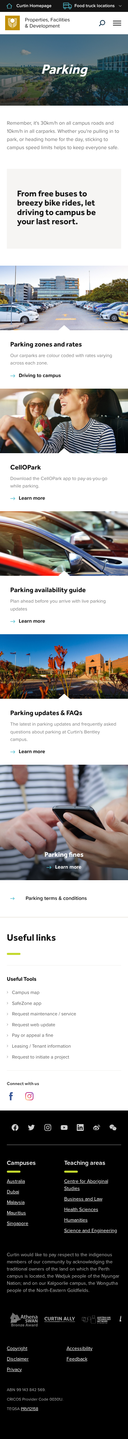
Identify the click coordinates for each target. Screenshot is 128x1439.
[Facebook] (15, 1127)
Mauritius (16, 1213)
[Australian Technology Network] (97, 1319)
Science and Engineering (90, 1230)
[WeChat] (113, 1127)
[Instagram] (47, 1127)
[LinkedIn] (80, 1127)
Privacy (14, 1369)
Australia (16, 1181)
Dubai (13, 1192)
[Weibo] (96, 1127)
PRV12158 (29, 1408)
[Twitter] (31, 1127)
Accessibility (80, 1348)
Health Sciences (81, 1209)
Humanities (76, 1220)
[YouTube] (64, 1127)
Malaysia (16, 1202)
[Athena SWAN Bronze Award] (24, 1319)
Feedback (77, 1359)
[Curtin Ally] (59, 1319)
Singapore (17, 1223)
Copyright (17, 1348)
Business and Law (83, 1199)
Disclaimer (18, 1359)
